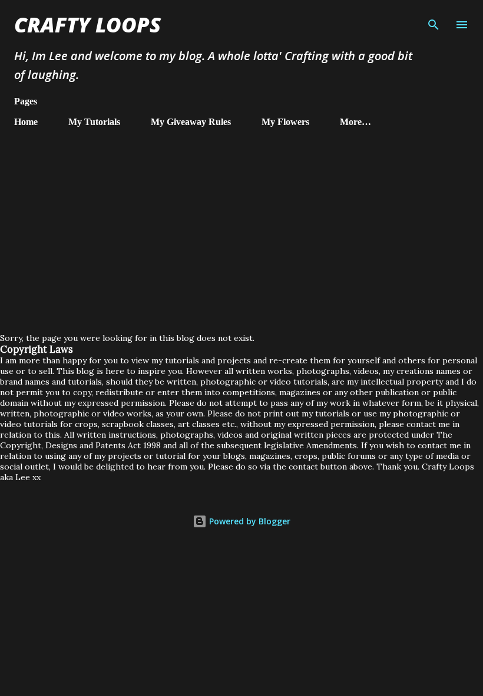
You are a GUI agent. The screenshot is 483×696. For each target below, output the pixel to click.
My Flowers (285, 122)
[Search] (433, 21)
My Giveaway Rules (191, 122)
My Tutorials (94, 122)
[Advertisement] (241, 225)
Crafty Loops (87, 24)
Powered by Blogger (248, 521)
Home (26, 122)
